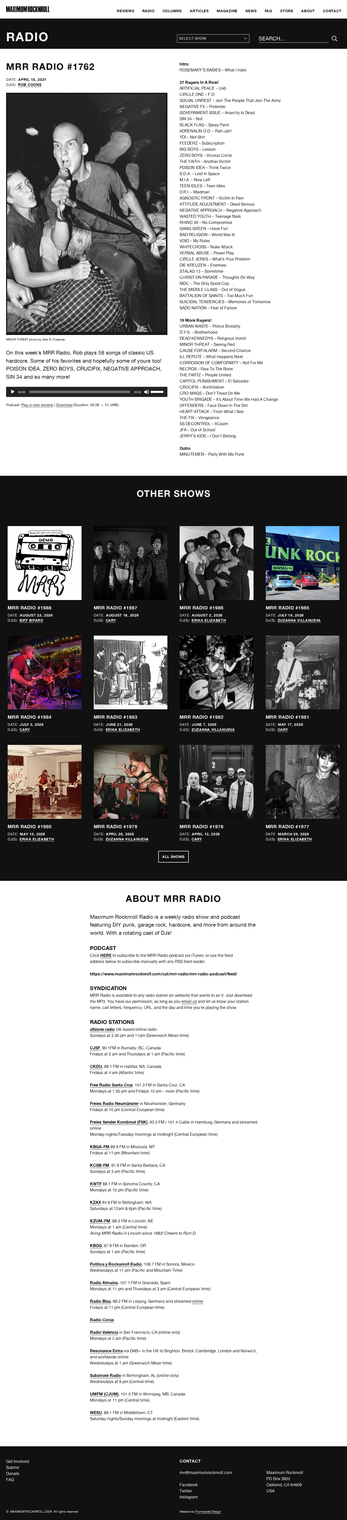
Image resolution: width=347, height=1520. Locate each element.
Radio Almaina (104, 1282)
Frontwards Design (208, 1511)
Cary (111, 620)
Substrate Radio (105, 1375)
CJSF (95, 1047)
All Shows (173, 856)
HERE (106, 955)
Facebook (189, 1484)
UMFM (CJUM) (104, 1393)
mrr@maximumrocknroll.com (206, 1472)
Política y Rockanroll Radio (116, 1264)
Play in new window (37, 405)
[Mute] (146, 391)
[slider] (158, 391)
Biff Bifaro (31, 620)
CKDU (96, 1066)
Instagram (189, 1497)
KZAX (95, 1202)
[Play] (12, 391)
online (197, 1301)
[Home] (28, 10)
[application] (86, 392)
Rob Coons (29, 84)
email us (189, 1001)
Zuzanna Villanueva (299, 620)
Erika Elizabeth (209, 620)
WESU (96, 1412)
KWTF (96, 1183)
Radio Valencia (104, 1332)
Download (64, 405)
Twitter (186, 1490)
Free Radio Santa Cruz (111, 1084)
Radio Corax (102, 1319)
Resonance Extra (106, 1350)
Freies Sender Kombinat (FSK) (119, 1122)
